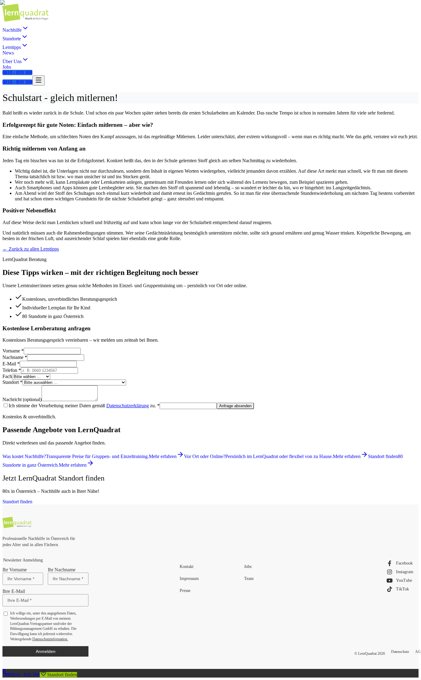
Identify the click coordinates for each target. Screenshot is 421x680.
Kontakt (187, 566)
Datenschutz (400, 652)
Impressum (189, 578)
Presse (185, 590)
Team (249, 578)
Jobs (247, 566)
